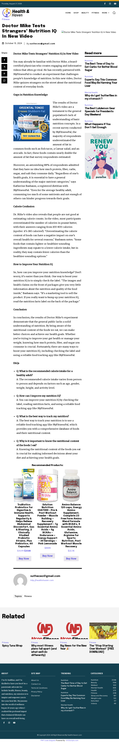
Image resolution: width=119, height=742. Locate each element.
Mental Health (91, 92)
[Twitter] (4, 67)
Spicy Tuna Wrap (12, 645)
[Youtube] (115, 3)
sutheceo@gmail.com (42, 43)
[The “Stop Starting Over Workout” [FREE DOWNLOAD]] (103, 631)
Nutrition (89, 60)
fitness (28, 596)
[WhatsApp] (4, 80)
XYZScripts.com (72, 740)
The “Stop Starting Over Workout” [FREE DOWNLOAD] (101, 648)
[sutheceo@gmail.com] (20, 581)
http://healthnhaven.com (42, 580)
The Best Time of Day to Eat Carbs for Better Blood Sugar (101, 66)
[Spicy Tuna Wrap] (16, 631)
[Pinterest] (4, 74)
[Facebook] (104, 3)
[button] (114, 12)
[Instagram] (109, 3)
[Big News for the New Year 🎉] (74, 631)
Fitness (6, 19)
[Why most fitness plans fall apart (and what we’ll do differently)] (45, 631)
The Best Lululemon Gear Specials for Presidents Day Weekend (100, 111)
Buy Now (24, 558)
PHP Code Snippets (48, 740)
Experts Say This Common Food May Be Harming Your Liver (101, 82)
